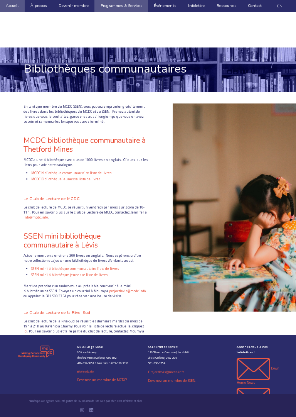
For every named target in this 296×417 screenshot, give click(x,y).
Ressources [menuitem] (226, 5)
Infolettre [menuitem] (196, 5)
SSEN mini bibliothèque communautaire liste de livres (75, 268)
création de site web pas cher (99, 401)
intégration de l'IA (71, 401)
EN (280, 6)
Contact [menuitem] (255, 5)
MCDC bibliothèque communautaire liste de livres (71, 173)
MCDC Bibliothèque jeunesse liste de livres (66, 179)
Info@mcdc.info (85, 371)
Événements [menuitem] (165, 5)
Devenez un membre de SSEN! (172, 380)
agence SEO (53, 401)
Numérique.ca (36, 401)
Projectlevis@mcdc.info (166, 372)
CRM (119, 401)
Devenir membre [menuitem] (74, 5)
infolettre (128, 401)
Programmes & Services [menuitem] (121, 5)
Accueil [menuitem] (12, 5)
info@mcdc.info (36, 217)
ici (25, 331)
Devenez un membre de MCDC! (102, 380)
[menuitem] (279, 6)
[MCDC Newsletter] (253, 368)
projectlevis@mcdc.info (127, 291)
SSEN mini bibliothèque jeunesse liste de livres (69, 275)
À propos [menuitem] (38, 5)
